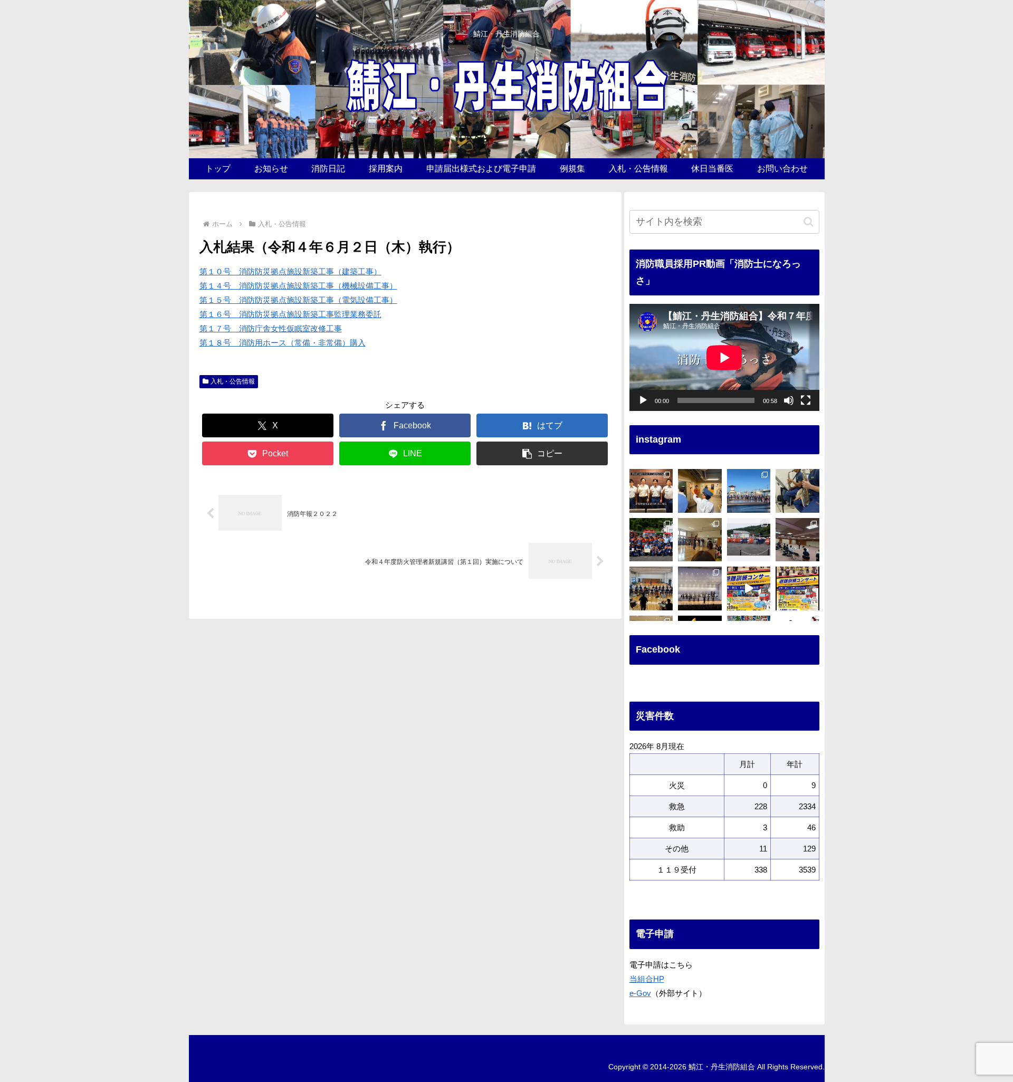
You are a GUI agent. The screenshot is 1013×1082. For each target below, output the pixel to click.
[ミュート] (788, 400)
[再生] (643, 400)
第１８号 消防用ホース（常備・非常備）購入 (282, 342)
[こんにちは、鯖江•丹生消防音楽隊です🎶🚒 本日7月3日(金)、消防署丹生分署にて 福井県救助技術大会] (797, 540)
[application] (724, 357)
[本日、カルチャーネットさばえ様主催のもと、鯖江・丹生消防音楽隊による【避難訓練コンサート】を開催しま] (700, 588)
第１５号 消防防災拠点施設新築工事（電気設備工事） (298, 299)
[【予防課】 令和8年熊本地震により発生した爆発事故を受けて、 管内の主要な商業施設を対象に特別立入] (700, 491)
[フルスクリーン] (805, 400)
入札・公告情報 (233, 381)
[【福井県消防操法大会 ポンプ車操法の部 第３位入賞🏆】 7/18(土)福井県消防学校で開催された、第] (651, 540)
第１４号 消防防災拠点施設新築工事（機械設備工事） (298, 285)
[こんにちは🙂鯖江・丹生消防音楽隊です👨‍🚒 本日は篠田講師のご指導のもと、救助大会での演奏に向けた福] (651, 588)
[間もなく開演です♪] (749, 588)
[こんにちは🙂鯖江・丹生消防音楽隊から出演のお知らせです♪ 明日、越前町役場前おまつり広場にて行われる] (797, 491)
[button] (542, 453)
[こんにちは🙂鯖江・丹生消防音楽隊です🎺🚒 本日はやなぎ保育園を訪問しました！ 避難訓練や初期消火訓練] (700, 540)
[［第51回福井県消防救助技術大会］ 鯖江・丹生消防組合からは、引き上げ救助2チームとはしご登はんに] (749, 540)
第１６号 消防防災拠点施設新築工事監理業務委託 (290, 314)
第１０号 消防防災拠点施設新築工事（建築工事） (290, 271)
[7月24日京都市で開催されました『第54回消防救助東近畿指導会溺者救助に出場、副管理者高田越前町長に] (651, 491)
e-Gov (640, 993)
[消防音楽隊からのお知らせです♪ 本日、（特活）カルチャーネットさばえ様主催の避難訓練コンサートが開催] (797, 588)
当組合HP (646, 978)
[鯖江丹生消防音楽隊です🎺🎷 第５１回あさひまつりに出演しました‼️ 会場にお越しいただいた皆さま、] (749, 491)
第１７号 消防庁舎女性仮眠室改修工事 (270, 328)
